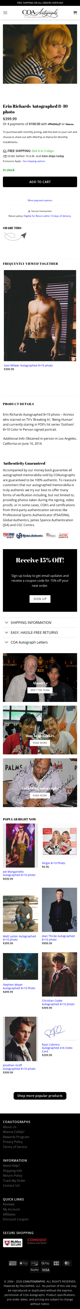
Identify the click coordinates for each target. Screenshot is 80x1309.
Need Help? (11, 1165)
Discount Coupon (16, 1219)
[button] (5, 12)
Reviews (9, 1204)
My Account (11, 1209)
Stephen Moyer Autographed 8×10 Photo (19, 986)
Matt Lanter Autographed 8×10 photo (19, 938)
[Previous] (6, 87)
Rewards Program (16, 1137)
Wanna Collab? (13, 1132)
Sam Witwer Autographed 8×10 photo (28, 365)
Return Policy (12, 1175)
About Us (10, 1127)
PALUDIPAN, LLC (30, 1286)
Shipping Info (12, 1170)
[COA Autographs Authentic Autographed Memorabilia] (40, 13)
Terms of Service (15, 1147)
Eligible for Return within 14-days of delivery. (47, 216)
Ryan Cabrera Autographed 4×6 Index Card (57, 1048)
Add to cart (40, 182)
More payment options (40, 200)
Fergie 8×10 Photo (53, 863)
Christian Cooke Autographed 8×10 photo (58, 1002)
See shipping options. (34, 161)
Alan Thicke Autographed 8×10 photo (58, 937)
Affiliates (9, 1214)
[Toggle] (6, 623)
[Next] (17, 87)
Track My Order (14, 1180)
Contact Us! (11, 1185)
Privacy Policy (13, 1142)
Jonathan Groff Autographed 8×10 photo (19, 1067)
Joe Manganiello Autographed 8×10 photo (19, 873)
